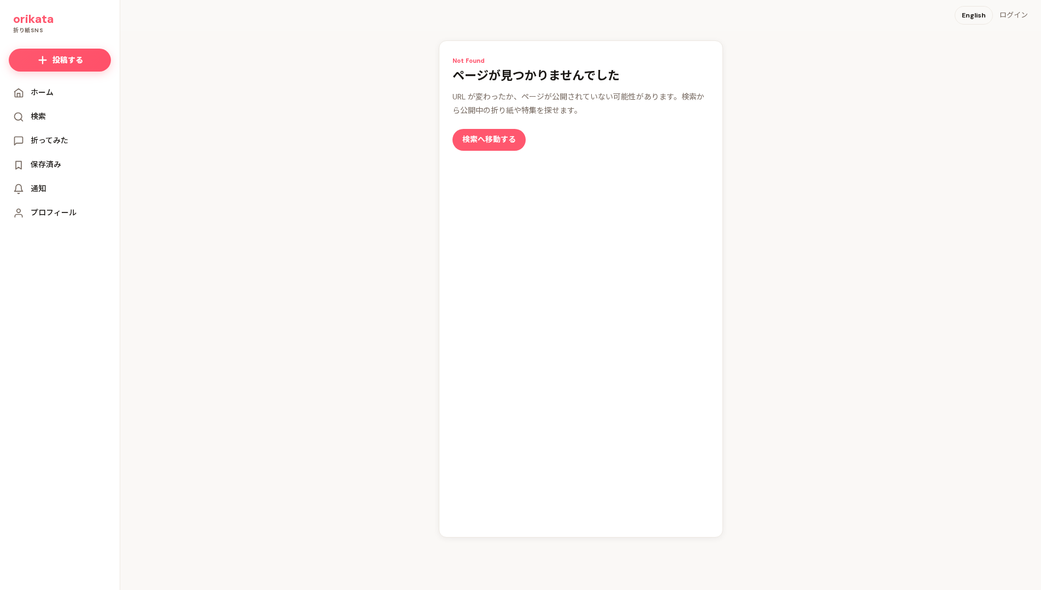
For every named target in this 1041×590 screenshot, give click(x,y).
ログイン (1013, 15)
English (974, 15)
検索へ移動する (489, 139)
